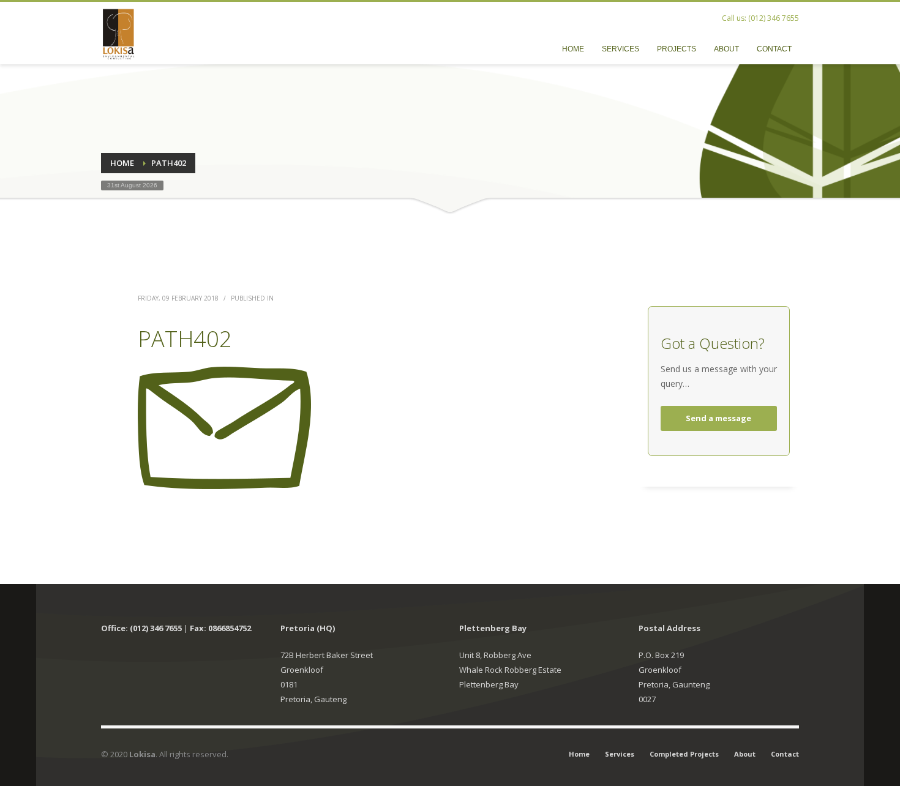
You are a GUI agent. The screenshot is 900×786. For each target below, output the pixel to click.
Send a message (718, 418)
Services (619, 753)
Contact (785, 753)
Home (579, 753)
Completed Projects (684, 753)
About (745, 753)
